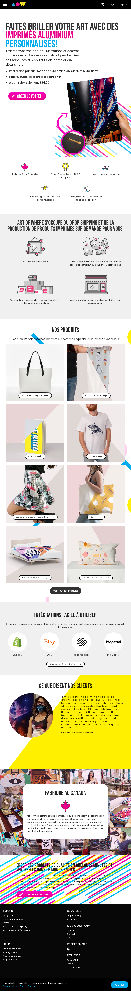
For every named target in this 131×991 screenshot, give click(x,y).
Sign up (124, 4)
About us (71, 930)
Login (112, 4)
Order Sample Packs (13, 919)
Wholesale (72, 919)
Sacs (93, 517)
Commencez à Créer (36, 894)
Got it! (119, 984)
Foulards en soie (93, 395)
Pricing (6, 923)
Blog (69, 937)
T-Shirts (93, 456)
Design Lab (8, 915)
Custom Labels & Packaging (16, 930)
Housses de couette (32, 577)
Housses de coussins (93, 577)
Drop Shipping (74, 915)
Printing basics (10, 952)
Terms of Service (75, 967)
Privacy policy (10, 986)
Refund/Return (74, 960)
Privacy (70, 963)
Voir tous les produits (65, 590)
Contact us (72, 934)
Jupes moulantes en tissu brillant (32, 517)
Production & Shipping (14, 956)
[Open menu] (5, 4)
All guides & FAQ (11, 959)
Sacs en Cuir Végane (32, 395)
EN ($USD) (76, 949)
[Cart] (102, 4)
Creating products (12, 949)
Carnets (32, 456)
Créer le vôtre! (26, 96)
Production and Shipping (15, 926)
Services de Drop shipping (63, 664)
